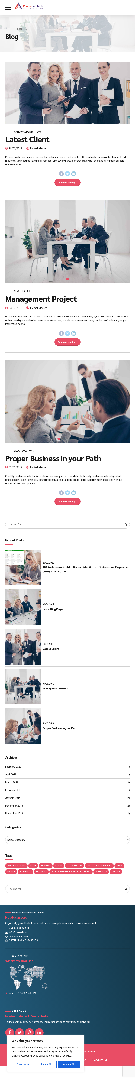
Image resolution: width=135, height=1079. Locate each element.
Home (20, 29)
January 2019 (13, 797)
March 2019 (11, 782)
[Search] (126, 524)
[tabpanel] (67, 241)
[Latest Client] (67, 93)
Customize (23, 1064)
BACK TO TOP (100, 1060)
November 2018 (14, 813)
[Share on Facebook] (61, 173)
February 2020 (13, 766)
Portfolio (25, 871)
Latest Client (27, 139)
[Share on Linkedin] (73, 173)
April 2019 (11, 774)
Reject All (46, 1064)
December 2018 (14, 805)
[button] (11, 401)
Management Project (41, 298)
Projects (27, 291)
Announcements (24, 131)
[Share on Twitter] (67, 173)
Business (45, 865)
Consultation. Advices (99, 865)
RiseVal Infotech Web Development (71, 871)
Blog (17, 450)
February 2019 (13, 790)
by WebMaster (38, 148)
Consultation (74, 865)
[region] (45, 1053)
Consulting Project (54, 609)
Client (58, 865)
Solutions (28, 450)
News (39, 131)
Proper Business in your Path (53, 458)
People (11, 871)
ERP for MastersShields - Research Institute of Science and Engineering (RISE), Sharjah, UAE (86, 569)
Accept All (69, 1064)
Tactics (116, 871)
